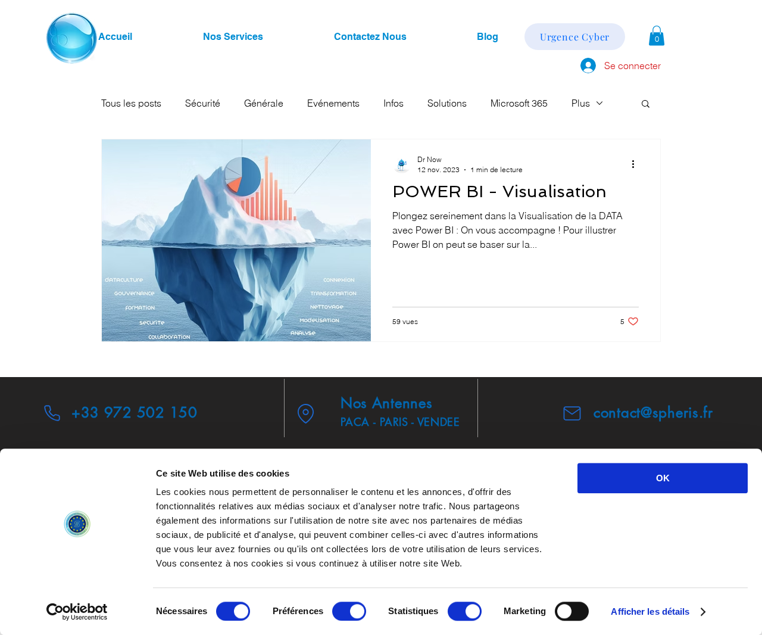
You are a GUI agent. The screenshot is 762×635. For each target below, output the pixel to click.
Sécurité (202, 103)
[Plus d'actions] (637, 164)
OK (663, 478)
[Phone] (52, 413)
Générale (263, 103)
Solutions (447, 103)
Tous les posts (131, 103)
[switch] (349, 611)
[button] (656, 35)
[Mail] (572, 413)
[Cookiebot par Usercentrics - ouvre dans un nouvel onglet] (77, 612)
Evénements (333, 103)
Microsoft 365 (519, 103)
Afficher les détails (650, 611)
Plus (581, 103)
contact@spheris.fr (653, 412)
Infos (393, 103)
